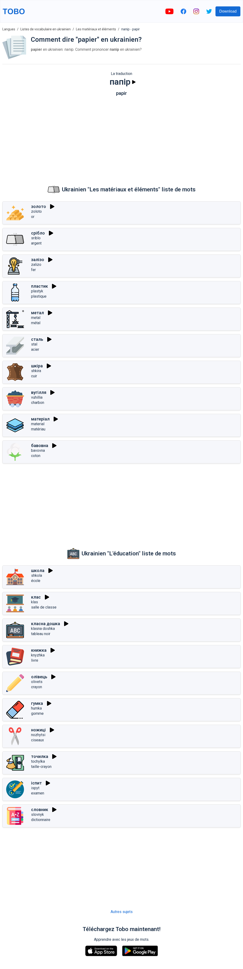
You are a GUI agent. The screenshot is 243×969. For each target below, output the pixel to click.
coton (35, 455)
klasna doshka (43, 628)
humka (36, 708)
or (32, 216)
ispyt (35, 788)
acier (35, 349)
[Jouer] (134, 82)
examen (37, 793)
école (35, 580)
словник (39, 809)
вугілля (38, 392)
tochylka (38, 761)
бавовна (39, 445)
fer (33, 270)
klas (34, 602)
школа (37, 570)
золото (38, 206)
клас (36, 597)
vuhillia (36, 397)
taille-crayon (41, 766)
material (37, 424)
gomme (37, 713)
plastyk (37, 291)
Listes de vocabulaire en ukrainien (45, 29)
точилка (39, 756)
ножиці (38, 729)
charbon (37, 402)
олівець (39, 676)
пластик (39, 286)
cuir (34, 376)
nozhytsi (38, 735)
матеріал (40, 418)
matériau (38, 429)
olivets (36, 681)
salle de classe (43, 607)
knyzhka (38, 655)
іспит (36, 782)
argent (36, 243)
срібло (38, 233)
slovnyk (37, 814)
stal (34, 344)
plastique (39, 296)
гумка (37, 703)
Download (228, 11)
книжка (39, 650)
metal (35, 317)
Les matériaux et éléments (96, 29)
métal (35, 323)
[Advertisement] (121, 136)
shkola (36, 575)
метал (37, 312)
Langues (8, 29)
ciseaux (37, 740)
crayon (36, 687)
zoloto (36, 211)
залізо (37, 259)
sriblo (36, 238)
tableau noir (40, 634)
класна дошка (45, 623)
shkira (36, 371)
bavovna (38, 450)
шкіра (37, 365)
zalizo (36, 264)
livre (34, 660)
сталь (37, 339)
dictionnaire (40, 819)
